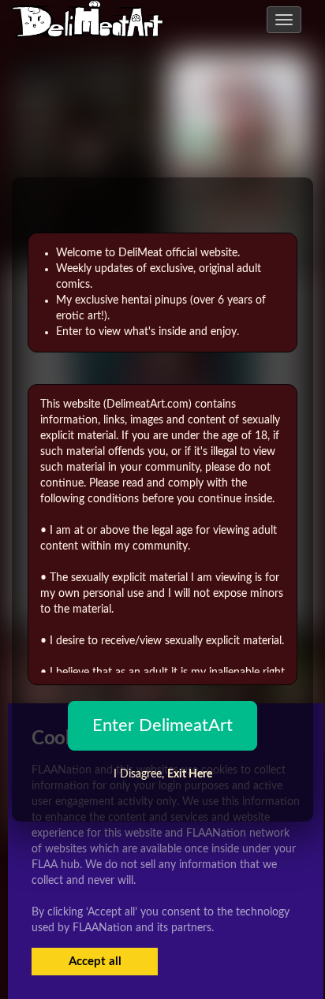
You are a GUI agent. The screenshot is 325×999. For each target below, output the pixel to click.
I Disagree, (163, 774)
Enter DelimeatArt (162, 725)
